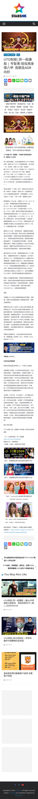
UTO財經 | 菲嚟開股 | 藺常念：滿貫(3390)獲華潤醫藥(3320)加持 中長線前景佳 (18, 566)
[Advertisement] (21, 90)
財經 (18, 55)
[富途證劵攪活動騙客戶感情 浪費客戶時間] (19, 653)
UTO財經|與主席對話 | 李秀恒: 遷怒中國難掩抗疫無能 (18, 639)
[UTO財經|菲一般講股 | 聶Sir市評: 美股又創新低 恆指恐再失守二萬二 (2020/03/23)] (19, 580)
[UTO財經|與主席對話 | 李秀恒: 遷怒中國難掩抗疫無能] (19, 618)
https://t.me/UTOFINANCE (12, 439)
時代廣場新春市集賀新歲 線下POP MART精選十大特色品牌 (19, 559)
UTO (15, 76)
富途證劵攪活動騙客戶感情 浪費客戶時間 (18, 674)
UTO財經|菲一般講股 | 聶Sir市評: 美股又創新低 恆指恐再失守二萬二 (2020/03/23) (19, 603)
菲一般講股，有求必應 (9, 55)
